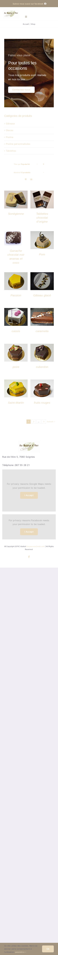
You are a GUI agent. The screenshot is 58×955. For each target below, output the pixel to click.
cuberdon (42, 366)
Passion (16, 295)
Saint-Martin (16, 402)
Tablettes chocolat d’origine (42, 217)
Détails (16, 200)
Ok (47, 948)
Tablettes (11, 150)
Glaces (9, 130)
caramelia (42, 331)
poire (16, 366)
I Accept (29, 495)
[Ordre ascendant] (43, 164)
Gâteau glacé (42, 295)
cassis (16, 331)
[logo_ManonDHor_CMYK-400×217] (11, 10)
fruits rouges (42, 402)
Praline (9, 137)
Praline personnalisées (18, 143)
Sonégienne (16, 213)
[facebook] (29, 556)
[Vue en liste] (31, 179)
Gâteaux (10, 123)
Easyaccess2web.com (35, 546)
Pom (42, 254)
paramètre (20, 952)
